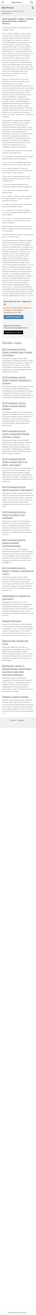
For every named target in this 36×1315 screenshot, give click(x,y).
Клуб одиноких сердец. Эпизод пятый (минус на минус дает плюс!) (14, 461)
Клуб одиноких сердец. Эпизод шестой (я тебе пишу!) (17, 488)
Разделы (21, 720)
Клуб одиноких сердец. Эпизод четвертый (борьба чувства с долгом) (15, 433)
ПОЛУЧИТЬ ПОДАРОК (14, 317)
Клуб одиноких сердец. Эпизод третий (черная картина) (14, 405)
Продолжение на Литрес (13, 332)
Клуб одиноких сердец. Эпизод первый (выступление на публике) (17, 352)
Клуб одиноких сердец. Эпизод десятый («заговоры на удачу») (18, 570)
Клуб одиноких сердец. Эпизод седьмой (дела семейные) (14, 514)
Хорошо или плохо (11, 620)
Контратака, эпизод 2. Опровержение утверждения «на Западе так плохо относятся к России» (16, 670)
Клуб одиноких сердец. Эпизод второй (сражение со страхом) (16, 380)
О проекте (13, 720)
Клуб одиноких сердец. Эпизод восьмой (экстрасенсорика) (14, 542)
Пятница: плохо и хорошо (15, 696)
